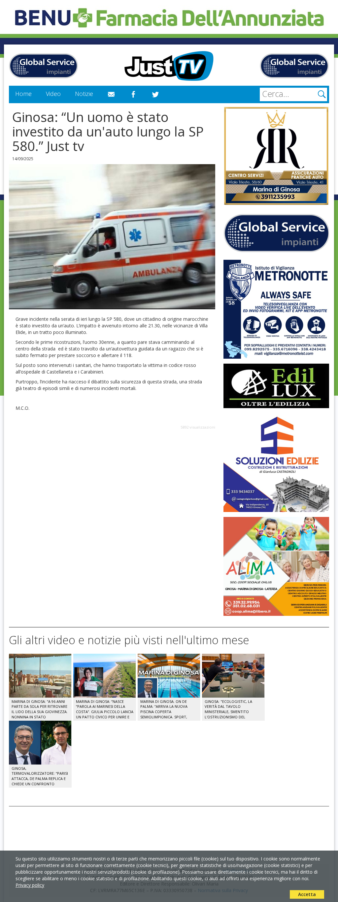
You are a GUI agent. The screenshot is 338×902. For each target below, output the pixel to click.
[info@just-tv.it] (111, 94)
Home (23, 94)
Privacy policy (30, 885)
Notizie (84, 94)
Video (53, 94)
